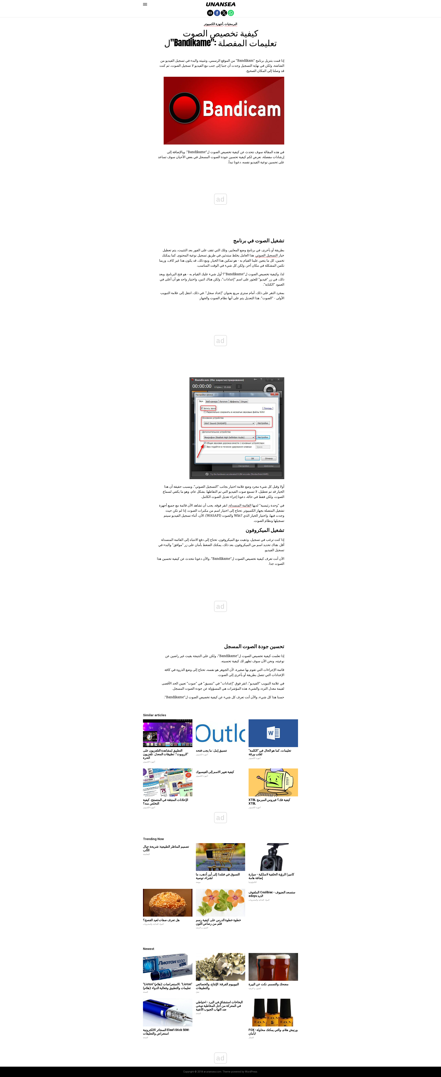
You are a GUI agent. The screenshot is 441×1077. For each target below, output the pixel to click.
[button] (145, 4)
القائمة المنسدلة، (239, 505)
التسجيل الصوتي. (266, 255)
